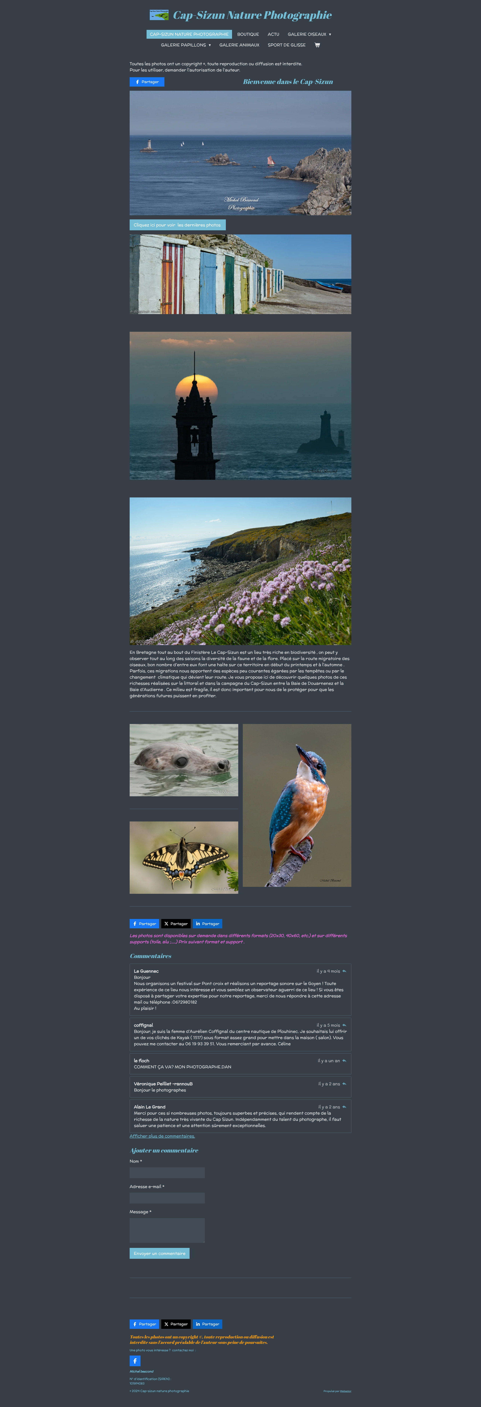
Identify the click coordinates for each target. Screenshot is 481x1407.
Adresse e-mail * (147, 1186)
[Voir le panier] (317, 45)
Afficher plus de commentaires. (162, 1136)
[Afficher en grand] (240, 274)
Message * (140, 1212)
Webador (345, 1391)
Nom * (136, 1161)
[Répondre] (344, 971)
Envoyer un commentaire (159, 1253)
